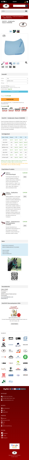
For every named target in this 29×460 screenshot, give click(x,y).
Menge (2, 83)
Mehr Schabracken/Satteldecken (10, 247)
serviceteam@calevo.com (7, 297)
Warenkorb (10, 99)
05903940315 (4, 298)
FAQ (3, 424)
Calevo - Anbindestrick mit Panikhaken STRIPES (13, 223)
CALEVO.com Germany (7, 396)
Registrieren (14, 323)
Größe (2, 78)
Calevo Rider (5, 252)
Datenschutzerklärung (7, 425)
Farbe (2, 80)
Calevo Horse (5, 250)
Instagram (5, 437)
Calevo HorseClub (6, 253)
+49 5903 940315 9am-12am (8, 398)
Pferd (3, 16)
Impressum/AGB (6, 420)
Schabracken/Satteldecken (18, 16)
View (25, 176)
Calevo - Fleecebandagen (11, 173)
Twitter (4, 435)
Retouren (4, 418)
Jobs (4, 422)
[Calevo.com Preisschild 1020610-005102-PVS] (14, 276)
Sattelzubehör (8, 16)
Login (4, 410)
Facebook (5, 433)
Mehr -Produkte (8, 245)
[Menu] (2, 1)
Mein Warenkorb (6, 408)
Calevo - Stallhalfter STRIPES (12, 193)
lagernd (11, 139)
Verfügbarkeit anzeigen (14, 91)
